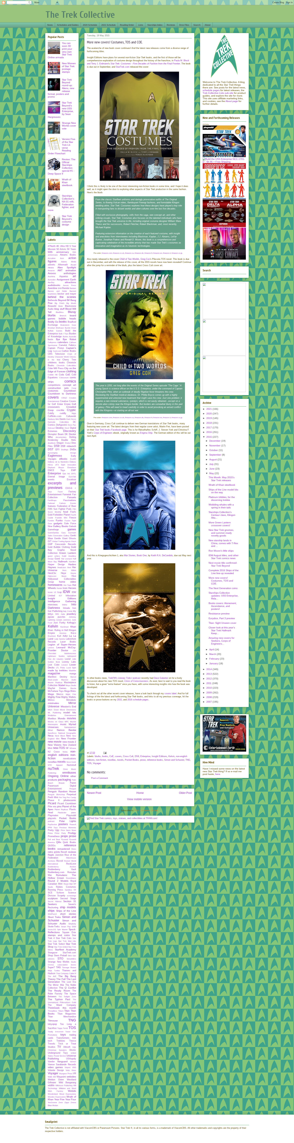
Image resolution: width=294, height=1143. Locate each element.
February (214, 658)
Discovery (69, 431)
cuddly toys (68, 413)
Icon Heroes (69, 588)
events (51, 479)
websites (71, 1076)
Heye (63, 573)
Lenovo (51, 648)
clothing (71, 371)
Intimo (64, 605)
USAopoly (71, 1059)
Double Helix (68, 440)
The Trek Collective (80, 14)
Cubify (51, 413)
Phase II (54, 800)
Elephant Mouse (56, 467)
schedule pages (211, 90)
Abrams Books (68, 255)
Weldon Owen (56, 1079)
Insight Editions (159, 756)
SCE (50, 893)
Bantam (73, 288)
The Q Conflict (67, 987)
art (74, 276)
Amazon (51, 270)
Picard (52, 803)
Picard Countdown (67, 803)
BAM (60, 288)
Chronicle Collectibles (66, 365)
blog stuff (59, 308)
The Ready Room (59, 990)
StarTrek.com (122, 67)
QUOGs (52, 845)
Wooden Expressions (57, 1097)
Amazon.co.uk (118, 253)
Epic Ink (66, 474)
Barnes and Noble (57, 291)
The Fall (60, 979)
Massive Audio (68, 680)
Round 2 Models (58, 880)
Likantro (60, 659)
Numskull (71, 765)
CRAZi (64, 398)
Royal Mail (68, 884)
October (214, 450)
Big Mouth (71, 303)
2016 (209, 432)
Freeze (72, 518)
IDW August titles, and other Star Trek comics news (224, 557)
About (207, 25)
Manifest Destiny (57, 677)
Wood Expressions (67, 1094)
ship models (68, 907)
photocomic (70, 800)
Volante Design (56, 1070)
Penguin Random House (62, 791)
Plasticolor (62, 813)
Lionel (68, 659)
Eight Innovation (68, 465)
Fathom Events (67, 503)
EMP (73, 470)
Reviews (171, 25)
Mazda (73, 688)
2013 (209, 673)
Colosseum (64, 378)
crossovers (54, 407)
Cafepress (52, 342)
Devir (67, 428)
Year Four (70, 1099)
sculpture (53, 898)
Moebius (52, 718)
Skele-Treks (54, 926)
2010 (209, 687)
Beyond (62, 300)
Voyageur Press (65, 1074)
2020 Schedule (90, 25)
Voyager (97, 763)
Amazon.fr (148, 253)
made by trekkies (58, 670)
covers (118, 756)
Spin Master (62, 929)
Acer (62, 258)
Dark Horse (71, 419)
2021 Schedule (108, 25)
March (213, 654)
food (65, 511)
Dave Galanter (161, 678)
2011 (209, 683)
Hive (74, 576)
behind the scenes (62, 297)
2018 (209, 423)
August (213, 459)
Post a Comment (99, 778)
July (211, 464)
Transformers (62, 1038)
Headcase (61, 567)
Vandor (51, 1061)
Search (196, 25)
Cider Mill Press (56, 368)
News (50, 25)
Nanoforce (52, 733)
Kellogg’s (71, 623)
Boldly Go (53, 321)
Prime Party (60, 833)
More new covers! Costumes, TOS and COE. (221, 580)
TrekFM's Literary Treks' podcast (124, 678)
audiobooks (54, 285)
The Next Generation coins (223, 588)
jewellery (71, 614)
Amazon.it (167, 253)
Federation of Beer (66, 506)
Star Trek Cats (63, 938)
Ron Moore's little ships (221, 550)
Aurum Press (69, 285)
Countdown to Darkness (62, 393)
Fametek (67, 494)
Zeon (61, 1102)
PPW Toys (53, 828)
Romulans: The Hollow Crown (62, 876)
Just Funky (59, 623)
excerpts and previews (62, 485)
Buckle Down (70, 328)
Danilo (63, 419)
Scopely (61, 895)
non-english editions (62, 753)
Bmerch (63, 316)
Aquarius (63, 276)
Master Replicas (55, 682)
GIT (50, 541)
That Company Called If (66, 973)
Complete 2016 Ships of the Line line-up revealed (224, 572)
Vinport (67, 1067)
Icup (59, 592)
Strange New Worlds (58, 962)
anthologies (70, 273)
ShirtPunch (52, 914)
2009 (209, 692)
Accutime (51, 258)
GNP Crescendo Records (62, 544)
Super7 (51, 967)
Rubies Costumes (66, 887)
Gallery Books (60, 526)
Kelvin (171, 756)
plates (73, 813)
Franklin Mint (61, 518)
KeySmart (64, 627)
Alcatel (73, 265)
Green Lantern (67, 553)
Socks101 (52, 929)
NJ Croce (54, 752)
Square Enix (69, 932)
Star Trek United (61, 947)
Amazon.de (139, 253)
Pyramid (64, 839)
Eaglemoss (55, 455)
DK (66, 434)
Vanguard (62, 1061)
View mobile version (139, 799)
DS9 (137, 756)
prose (143, 760)
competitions (54, 385)
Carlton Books (69, 351)
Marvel (73, 677)
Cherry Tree (69, 360)
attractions (70, 282)
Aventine (52, 288)
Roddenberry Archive (62, 867)
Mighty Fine (54, 697)
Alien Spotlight (67, 267)
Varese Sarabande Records (62, 1064)
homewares (55, 584)
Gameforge (53, 529)
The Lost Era (68, 982)
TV (59, 1046)
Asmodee (52, 280)
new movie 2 (69, 741)
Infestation (71, 595)
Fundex (51, 521)
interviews (53, 605)
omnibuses (69, 772)
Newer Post (94, 792)
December (215, 440)
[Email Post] (104, 752)
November (215, 445)
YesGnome (52, 1102)
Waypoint (61, 1077)
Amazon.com (107, 253)
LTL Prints (60, 668)
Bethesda (52, 300)
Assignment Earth (66, 279)
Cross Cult (128, 756)
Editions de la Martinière (58, 462)
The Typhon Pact (59, 999)
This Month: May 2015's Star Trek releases (221, 479)
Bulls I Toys (64, 334)
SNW (74, 927)
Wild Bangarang (67, 1082)
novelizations (69, 758)
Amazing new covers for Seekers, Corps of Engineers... (221, 641)
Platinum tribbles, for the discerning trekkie (222, 498)
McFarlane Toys (56, 691)
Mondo (61, 718)
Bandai (65, 288)
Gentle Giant (60, 538)
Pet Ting (62, 797)
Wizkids (72, 1091)
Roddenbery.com (56, 872)
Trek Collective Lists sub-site (218, 93)
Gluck (73, 541)
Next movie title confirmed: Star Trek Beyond (223, 564)
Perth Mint (53, 797)
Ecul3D (73, 459)
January (214, 663)
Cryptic (71, 410)
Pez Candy (71, 797)
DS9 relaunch (68, 446)
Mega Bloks (70, 691)
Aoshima (51, 276)
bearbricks (52, 294)
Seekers (52, 904)
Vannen (73, 1062)
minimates (53, 703)
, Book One (135, 555)
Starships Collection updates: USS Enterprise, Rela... (223, 595)
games (72, 529)
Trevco (72, 1041)
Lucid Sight (71, 668)
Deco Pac (72, 425)
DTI (57, 449)
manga (72, 673)
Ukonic (72, 1050)
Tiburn (60, 1011)
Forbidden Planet (61, 515)
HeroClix (52, 573)
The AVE (52, 976)
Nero (68, 736)
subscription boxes (67, 965)
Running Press (55, 890)
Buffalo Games (55, 331)
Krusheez (52, 636)
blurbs (98, 756)
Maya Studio (71, 685)
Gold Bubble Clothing (59, 547)
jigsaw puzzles (56, 617)
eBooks (63, 458)
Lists (140, 25)
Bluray (72, 312)
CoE (111, 756)
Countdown (70, 390)
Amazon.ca (129, 253)
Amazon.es (157, 253)
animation (71, 270)
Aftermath (63, 265)
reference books (155, 760)
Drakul (67, 443)
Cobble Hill (52, 375)
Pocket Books (132, 760)
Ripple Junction (55, 855)
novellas (112, 760)
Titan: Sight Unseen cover (222, 623)
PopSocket (52, 824)
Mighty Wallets (68, 697)
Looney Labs (69, 662)
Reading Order (127, 25)
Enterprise (145, 756)
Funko (59, 520)
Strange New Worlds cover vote (69, 126)
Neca (50, 735)
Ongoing (53, 776)
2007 (209, 701)
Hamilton (72, 562)
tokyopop (52, 1024)
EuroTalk (72, 477)
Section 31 (69, 901)
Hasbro (72, 564)
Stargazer (52, 952)
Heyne (73, 573)
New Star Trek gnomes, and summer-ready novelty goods (221, 533)
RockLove (71, 864)
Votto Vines (71, 1070)
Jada (63, 614)
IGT (60, 596)
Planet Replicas (61, 809)
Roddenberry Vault (62, 869)
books (105, 756)
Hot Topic (67, 585)
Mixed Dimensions (68, 710)
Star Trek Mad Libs (67, 941)
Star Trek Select (56, 944)
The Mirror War (56, 985)
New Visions (54, 744)
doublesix (52, 443)
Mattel (61, 685)
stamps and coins (59, 935)
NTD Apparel (55, 765)
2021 (209, 409)
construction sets (58, 388)
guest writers (54, 556)
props (64, 836)
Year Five (59, 1099)
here (217, 774)
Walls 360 (52, 1077)
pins (59, 806)
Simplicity (72, 924)
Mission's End (68, 706)
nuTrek (53, 768)
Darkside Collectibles (58, 422)
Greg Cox (145, 259)
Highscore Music (57, 576)
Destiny (60, 427)
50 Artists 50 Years (66, 249)
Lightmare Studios (56, 656)
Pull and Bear (54, 839)
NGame (73, 748)
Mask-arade (53, 680)
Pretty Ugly (53, 830)
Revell (64, 852)
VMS (74, 1067)
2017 (209, 427)
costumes (53, 390)
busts (50, 339)
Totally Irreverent (55, 1032)
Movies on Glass (55, 722)
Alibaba (51, 268)
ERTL (73, 474)
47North (51, 246)
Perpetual (71, 794)
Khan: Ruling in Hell (58, 630)
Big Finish (59, 303)
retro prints (54, 852)
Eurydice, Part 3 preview (222, 618)
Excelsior (71, 479)
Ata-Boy (51, 282)
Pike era (52, 806)
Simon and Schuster (174, 760)
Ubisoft (66, 1047)
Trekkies (60, 1041)
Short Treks (54, 917)
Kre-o (73, 633)
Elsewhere (71, 467)
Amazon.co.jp (177, 253)
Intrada (66, 608)
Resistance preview (219, 613)
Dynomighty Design (62, 453)
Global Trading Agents (61, 541)
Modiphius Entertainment (62, 715)
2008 (209, 697)
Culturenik (71, 416)
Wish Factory (55, 1091)
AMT (60, 270)
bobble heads (67, 318)
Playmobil (71, 815)
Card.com (57, 351)
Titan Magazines (67, 1014)
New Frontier (68, 738)
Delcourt (51, 428)
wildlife (51, 1085)
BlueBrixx (60, 312)
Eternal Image (56, 476)
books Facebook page (110, 429)
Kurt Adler (62, 636)
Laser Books (68, 642)
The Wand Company (62, 1005)
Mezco (59, 694)
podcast (51, 821)
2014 (209, 669)
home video (67, 581)
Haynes (52, 567)
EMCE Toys (56, 470)
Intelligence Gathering (62, 601)
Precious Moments (67, 828)
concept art (69, 385)
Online (64, 776)
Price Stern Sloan (68, 830)
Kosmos (63, 633)
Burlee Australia (69, 337)
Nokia (65, 752)
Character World (62, 357)
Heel (69, 567)
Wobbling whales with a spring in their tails (221, 506)
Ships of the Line (66, 910)
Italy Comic (67, 611)
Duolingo (64, 450)
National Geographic (67, 733)
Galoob (72, 526)
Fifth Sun (52, 509)
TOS (89, 763)
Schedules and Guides (68, 25)
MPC (67, 722)
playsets (52, 818)
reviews (72, 852)
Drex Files (184, 25)
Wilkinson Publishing (63, 1085)
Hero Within (69, 570)
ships (51, 910)
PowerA (73, 824)
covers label (170, 693)
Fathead (51, 503)
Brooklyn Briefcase (56, 328)
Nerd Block (60, 736)
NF (67, 748)
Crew (60, 404)
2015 (119, 699)
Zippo (66, 1102)
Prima (50, 833)
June (212, 468)
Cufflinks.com (54, 416)
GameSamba (53, 533)
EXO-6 (69, 488)
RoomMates (71, 878)
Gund (57, 559)
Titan (67, 1010)
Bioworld (52, 306)
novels (120, 760)
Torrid (65, 1028)
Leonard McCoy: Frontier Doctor (62, 649)
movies (71, 718)
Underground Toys (58, 1053)
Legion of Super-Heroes (62, 644)
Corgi (74, 388)
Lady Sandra (59, 639)
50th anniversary (58, 252)
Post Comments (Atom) (146, 810)
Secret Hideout (54, 901)
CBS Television (56, 354)
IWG (57, 614)
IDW (66, 592)
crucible (60, 410)
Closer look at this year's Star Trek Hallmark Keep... (222, 630)
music (63, 724)
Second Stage (68, 898)
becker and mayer (67, 294)
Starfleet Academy (65, 949)
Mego (51, 694)
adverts (51, 265)
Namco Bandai (66, 730)
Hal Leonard (66, 559)
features (52, 506)
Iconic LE (52, 592)
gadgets (58, 523)
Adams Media (68, 262)
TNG (187, 760)
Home (140, 792)
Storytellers (71, 959)
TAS (58, 967)
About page (231, 101)
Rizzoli (59, 861)
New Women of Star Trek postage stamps (69, 67)
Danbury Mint (53, 419)
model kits (69, 712)
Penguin (72, 789)
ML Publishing (54, 713)
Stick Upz (72, 956)
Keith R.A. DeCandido (162, 555)
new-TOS (59, 748)
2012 (209, 678)
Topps (59, 1028)
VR (74, 1073)
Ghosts (72, 538)
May (212, 473)
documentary (61, 437)
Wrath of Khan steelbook (67, 182)
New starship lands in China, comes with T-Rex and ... (223, 543)
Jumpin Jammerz (63, 620)
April (212, 649)
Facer (60, 492)
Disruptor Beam (56, 434)
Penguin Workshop (56, 794)
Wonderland (53, 1094)
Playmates (53, 815)
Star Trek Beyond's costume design (67, 220)
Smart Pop (65, 927)
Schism (60, 893)
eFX (57, 465)
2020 (209, 413)
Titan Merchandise (62, 1016)
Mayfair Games (57, 688)
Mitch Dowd (53, 710)
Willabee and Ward (67, 1088)
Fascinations (69, 500)
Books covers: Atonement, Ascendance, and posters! (223, 606)
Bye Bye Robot (66, 339)
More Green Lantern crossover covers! (220, 524)
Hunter (59, 588)
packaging (64, 779)
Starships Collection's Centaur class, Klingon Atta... (222, 515)
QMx (58, 842)
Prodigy (72, 833)
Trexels (51, 1044)
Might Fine (71, 694)
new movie (54, 741)
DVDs (73, 449)
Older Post (185, 792)
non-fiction (101, 760)
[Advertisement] (139, 725)
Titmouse (53, 1020)
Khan (73, 626)
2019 (209, 418)
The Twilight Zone (67, 997)
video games (55, 1067)
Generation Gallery (61, 536)
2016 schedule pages (137, 699)
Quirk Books (69, 842)
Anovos (52, 273)
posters (63, 824)
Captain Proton (56, 348)
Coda (61, 375)
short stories (68, 913)
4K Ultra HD (62, 246)
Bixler (60, 306)
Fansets (71, 497)
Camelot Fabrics (67, 345)
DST (50, 449)
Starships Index (154, 25)
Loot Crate (53, 665)
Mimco (51, 700)
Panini (73, 783)
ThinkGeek (54, 1007)
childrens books (56, 362)
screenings (71, 896)
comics (70, 381)
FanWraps (52, 500)
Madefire (72, 671)
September (215, 454)
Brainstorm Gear (68, 325)
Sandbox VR (70, 890)
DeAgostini (61, 425)
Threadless (52, 1011)
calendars (63, 342)
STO (60, 958)
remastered (63, 848)
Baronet (73, 291)
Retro (73, 849)
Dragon (60, 443)
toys (63, 1034)
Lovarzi (64, 665)
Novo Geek (71, 762)
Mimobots (71, 700)
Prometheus (54, 836)
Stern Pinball (60, 955)
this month (69, 1007)
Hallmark (63, 561)
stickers (51, 959)
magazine (54, 673)
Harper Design (56, 564)
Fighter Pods (65, 509)
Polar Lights (67, 821)
